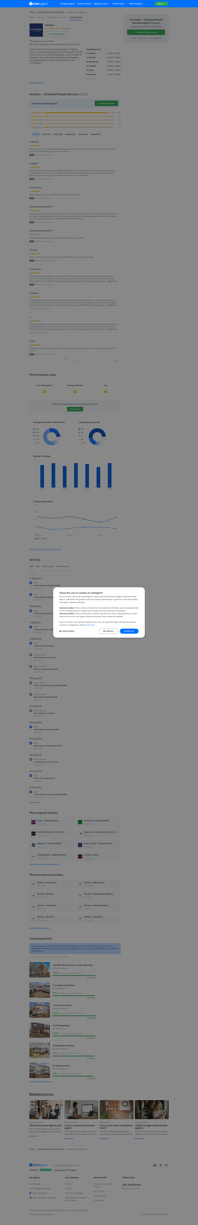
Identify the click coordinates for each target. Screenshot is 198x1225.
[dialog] (99, 612)
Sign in (160, 4)
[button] (66, 631)
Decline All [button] (108, 631)
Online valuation (84, 3)
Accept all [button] (129, 631)
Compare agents (67, 3)
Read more (90, 625)
